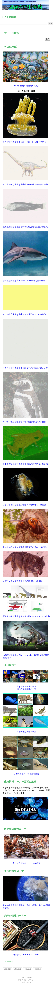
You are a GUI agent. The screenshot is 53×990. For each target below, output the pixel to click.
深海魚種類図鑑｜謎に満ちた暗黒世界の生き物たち (25, 227)
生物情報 (28, 969)
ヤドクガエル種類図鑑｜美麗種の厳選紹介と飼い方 (25, 464)
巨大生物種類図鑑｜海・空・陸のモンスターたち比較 (26, 616)
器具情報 (7, 969)
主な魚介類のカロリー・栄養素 (26, 863)
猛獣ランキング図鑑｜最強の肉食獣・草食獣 (22, 581)
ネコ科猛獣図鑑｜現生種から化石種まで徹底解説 (24, 314)
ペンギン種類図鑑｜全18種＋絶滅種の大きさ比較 (24, 422)
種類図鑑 (38, 969)
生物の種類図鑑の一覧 (26, 732)
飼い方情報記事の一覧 (26, 689)
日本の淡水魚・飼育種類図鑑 (26, 774)
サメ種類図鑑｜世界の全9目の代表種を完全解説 (24, 280)
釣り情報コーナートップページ (26, 955)
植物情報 (17, 969)
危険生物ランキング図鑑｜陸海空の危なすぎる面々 (25, 547)
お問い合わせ (26, 982)
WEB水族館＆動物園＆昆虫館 (26, 86)
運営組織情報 (26, 978)
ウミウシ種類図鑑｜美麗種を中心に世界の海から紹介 (26, 368)
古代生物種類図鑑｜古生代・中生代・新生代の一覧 (25, 184)
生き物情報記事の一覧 (26, 686)
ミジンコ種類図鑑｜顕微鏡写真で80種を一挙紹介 (24, 505)
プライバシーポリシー (26, 980)
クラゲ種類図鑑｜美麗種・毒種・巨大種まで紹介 (24, 142)
